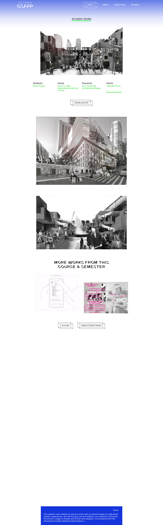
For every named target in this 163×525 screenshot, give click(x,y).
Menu (106, 5)
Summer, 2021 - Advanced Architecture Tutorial (68, 88)
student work (81, 19)
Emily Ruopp (39, 86)
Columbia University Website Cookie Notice (63, 521)
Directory (120, 5)
